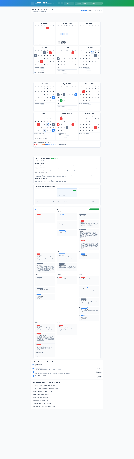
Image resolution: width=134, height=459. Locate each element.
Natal (81, 134)
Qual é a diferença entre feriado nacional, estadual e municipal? (45, 388)
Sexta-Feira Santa (38, 70)
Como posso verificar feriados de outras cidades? (42, 391)
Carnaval (59, 41)
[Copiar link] (101, 10)
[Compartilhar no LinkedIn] (99, 10)
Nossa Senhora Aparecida (39, 134)
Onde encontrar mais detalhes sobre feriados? (42, 403)
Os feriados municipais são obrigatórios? (41, 394)
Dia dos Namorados (83, 70)
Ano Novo (36, 44)
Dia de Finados (60, 134)
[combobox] (68, 3)
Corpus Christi (83, 68)
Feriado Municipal (38, 104)
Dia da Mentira (37, 68)
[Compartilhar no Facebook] (95, 10)
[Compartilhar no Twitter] (97, 10)
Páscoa (36, 71)
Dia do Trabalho (60, 71)
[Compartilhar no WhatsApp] (93, 10)
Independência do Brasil (84, 104)
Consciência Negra (61, 137)
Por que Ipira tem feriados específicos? (40, 400)
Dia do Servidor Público (38, 138)
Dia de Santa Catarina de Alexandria (63, 138)
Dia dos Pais (60, 107)
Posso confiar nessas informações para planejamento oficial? (45, 406)
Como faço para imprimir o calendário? (40, 397)
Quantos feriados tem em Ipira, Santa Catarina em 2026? (44, 385)
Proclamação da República (62, 135)
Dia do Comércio (37, 137)
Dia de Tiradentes (38, 72)
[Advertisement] (67, 17)
